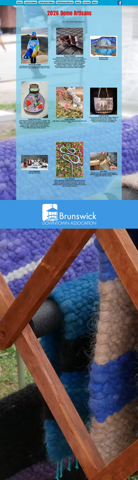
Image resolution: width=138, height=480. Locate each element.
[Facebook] (120, 3)
